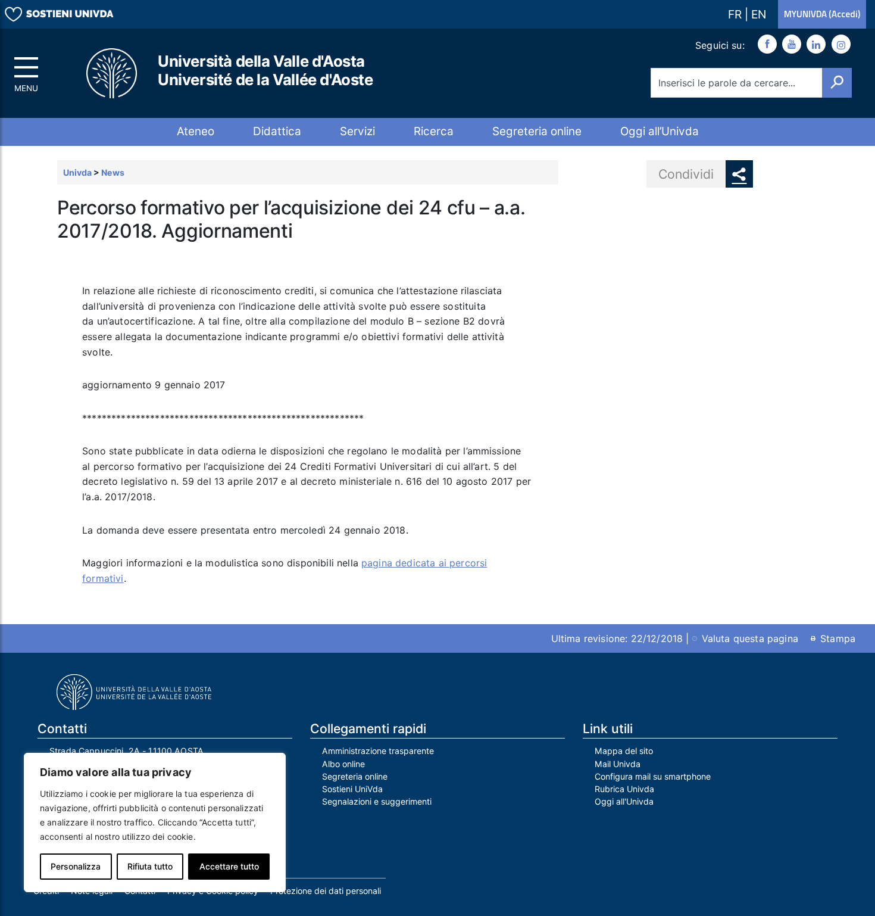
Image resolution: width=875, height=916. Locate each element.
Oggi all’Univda (659, 131)
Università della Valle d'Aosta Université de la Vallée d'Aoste (265, 70)
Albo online (343, 764)
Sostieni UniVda (352, 789)
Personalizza (76, 866)
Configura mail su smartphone (653, 776)
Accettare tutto (229, 866)
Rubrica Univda (624, 789)
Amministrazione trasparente (378, 751)
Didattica (277, 131)
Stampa (837, 638)
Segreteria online (537, 131)
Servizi (357, 131)
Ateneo (195, 131)
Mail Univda (617, 764)
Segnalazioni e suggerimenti (377, 801)
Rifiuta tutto (150, 866)
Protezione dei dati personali (325, 891)
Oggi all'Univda (624, 801)
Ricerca (434, 131)
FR (736, 14)
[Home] (112, 73)
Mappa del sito (624, 751)
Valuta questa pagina (750, 638)
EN (758, 14)
